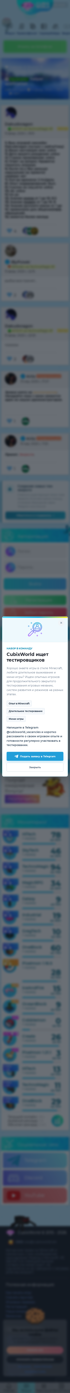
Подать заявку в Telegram (38, 756)
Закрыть (35, 767)
